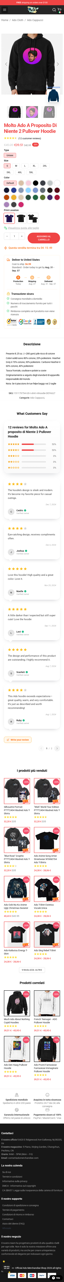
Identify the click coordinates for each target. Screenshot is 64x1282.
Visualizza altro (32, 970)
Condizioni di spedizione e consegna (20, 1205)
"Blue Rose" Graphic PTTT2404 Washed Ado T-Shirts (17, 859)
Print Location (11, 210)
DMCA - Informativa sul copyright (19, 1186)
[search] (54, 10)
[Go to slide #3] (49, 112)
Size (6, 160)
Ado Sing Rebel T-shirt (45, 950)
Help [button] (58, 1278)
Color (7, 177)
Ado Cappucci (35, 20)
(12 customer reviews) (29, 138)
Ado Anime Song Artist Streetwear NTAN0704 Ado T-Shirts (45, 859)
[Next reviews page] (57, 748)
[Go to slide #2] (32, 112)
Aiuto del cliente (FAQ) (13, 1223)
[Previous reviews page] (41, 748)
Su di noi (6, 1172)
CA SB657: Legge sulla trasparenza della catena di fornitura (32, 1190)
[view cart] (59, 10)
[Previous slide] (6, 64)
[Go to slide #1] (15, 112)
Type (6, 150)
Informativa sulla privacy (14, 1181)
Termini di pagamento (13, 1210)
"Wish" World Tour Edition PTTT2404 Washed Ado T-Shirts (47, 810)
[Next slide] (57, 64)
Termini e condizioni (12, 1176)
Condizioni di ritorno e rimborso (18, 1214)
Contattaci (7, 1219)
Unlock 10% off (7, 1267)
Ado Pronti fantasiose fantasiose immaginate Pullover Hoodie (46, 1068)
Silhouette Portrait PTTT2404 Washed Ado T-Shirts (17, 810)
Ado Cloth (17, 20)
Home (4, 20)
